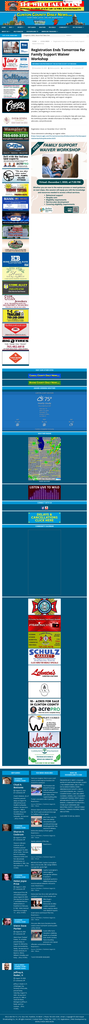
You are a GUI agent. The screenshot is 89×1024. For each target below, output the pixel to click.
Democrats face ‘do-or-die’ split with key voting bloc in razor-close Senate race (44, 895)
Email (63, 1017)
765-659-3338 (54, 1017)
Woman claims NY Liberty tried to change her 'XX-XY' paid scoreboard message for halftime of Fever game (44, 812)
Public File (47, 1019)
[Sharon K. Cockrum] (6, 846)
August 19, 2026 (21, 978)
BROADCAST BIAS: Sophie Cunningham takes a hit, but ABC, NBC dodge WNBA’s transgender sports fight (44, 865)
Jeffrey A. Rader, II (20, 970)
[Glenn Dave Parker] (6, 937)
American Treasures (49, 31)
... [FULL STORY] (18, 819)
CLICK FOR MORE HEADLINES (41, 957)
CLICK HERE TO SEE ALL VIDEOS (70, 816)
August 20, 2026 (21, 932)
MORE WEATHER (44, 481)
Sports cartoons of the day (40, 841)
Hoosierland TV (32, 31)
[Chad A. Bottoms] (6, 798)
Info (10, 27)
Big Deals (52, 27)
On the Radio (77, 27)
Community (63, 27)
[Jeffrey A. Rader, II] (6, 986)
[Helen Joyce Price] (6, 893)
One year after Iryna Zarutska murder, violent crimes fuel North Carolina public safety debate (44, 925)
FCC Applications (63, 1019)
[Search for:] (76, 35)
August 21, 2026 (21, 838)
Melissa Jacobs (55, 68)
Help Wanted (18, 31)
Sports (20, 27)
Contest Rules (38, 1019)
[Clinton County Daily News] (44, 18)
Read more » (35, 801)
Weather (42, 27)
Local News (67, 68)
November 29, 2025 (40, 68)
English (69, 1)
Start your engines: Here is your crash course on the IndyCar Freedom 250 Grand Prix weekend (43, 780)
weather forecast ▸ (44, 429)
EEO (54, 1019)
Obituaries (32, 27)
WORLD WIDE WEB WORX (44, 1022)
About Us (5, 31)
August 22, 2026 (21, 790)
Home (4, 27)
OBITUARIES (15, 773)
